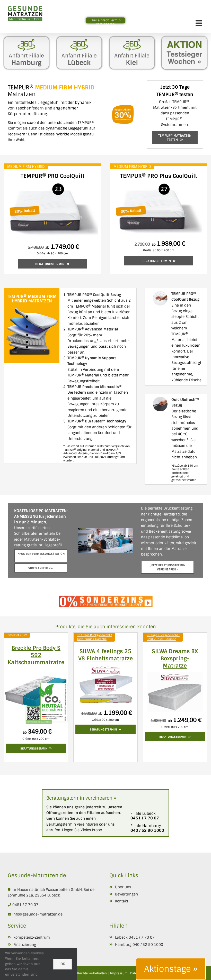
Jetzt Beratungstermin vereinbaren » (167, 567)
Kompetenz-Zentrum (31, 937)
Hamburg (123, 944)
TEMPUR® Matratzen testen (174, 138)
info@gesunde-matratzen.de (37, 914)
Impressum (119, 973)
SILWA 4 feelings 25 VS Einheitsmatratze (105, 655)
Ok (62, 964)
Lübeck (121, 937)
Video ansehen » (40, 568)
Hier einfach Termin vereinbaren (106, 22)
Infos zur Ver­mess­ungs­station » (40, 556)
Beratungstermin (50, 264)
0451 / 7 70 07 (25, 904)
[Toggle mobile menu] (199, 23)
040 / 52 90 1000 (148, 944)
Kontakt (121, 901)
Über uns (123, 887)
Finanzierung (24, 944)
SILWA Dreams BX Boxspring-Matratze (175, 658)
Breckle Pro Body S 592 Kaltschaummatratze (36, 655)
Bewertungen (126, 894)
